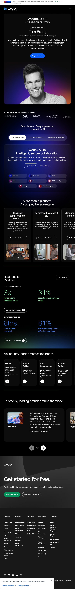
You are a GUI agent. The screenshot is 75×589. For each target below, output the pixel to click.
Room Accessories (19, 544)
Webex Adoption (41, 538)
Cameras (18, 537)
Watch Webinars (41, 543)
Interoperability (31, 525)
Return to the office (31, 529)
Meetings (7, 525)
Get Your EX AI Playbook (13, 341)
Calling (6, 529)
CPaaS (6, 558)
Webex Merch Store (54, 543)
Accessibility (42, 550)
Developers (42, 557)
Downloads (41, 525)
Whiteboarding (8, 550)
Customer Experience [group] (36, 138)
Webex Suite (8, 522)
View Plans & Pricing (30, 494)
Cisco (52, 522)
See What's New (59, 1)
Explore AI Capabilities (45, 238)
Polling (6, 543)
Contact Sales (54, 539)
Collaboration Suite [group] (17, 138)
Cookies (61, 580)
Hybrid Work (31, 522)
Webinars (7, 547)
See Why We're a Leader (7, 381)
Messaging (7, 532)
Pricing (40, 522)
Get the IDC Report (42, 381)
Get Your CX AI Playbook (13, 310)
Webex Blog (42, 554)
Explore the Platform (16, 238)
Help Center (42, 529)
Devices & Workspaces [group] (56, 138)
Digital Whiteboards (19, 529)
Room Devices (19, 522)
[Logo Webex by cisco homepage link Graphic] (10, 9)
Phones (17, 534)
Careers (52, 547)
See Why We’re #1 (60, 381)
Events (6, 535)
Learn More (61, 277)
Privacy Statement (8, 585)
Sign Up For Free (11, 494)
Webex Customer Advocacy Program (53, 528)
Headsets (18, 540)
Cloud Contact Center (8, 554)
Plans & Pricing (44, 166)
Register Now (36, 56)
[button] (2, 2)
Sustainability (31, 534)
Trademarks (68, 580)
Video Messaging (7, 539)
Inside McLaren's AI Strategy (39, 431)
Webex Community (42, 533)
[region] (27, 583)
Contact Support (52, 535)
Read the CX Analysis (25, 381)
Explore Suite (30, 166)
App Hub (41, 547)
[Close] (51, 580)
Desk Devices (19, 525)
